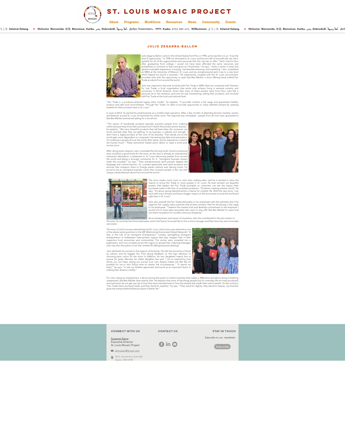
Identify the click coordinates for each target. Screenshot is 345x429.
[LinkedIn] (168, 344)
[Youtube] (174, 344)
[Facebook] (161, 344)
